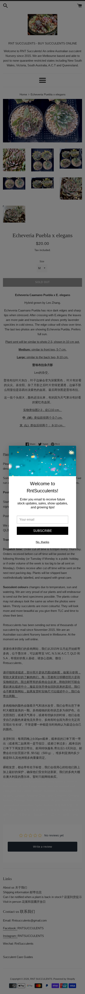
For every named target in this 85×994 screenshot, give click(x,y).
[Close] (70, 452)
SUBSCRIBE (42, 530)
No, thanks (42, 542)
